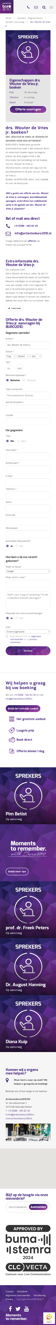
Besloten (15, 380)
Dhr (12, 441)
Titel (8, 436)
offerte (32, 241)
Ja (11, 546)
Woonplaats (12, 528)
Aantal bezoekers (14, 402)
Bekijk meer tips (17, 871)
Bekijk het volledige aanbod (23, 708)
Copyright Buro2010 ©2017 (30, 1299)
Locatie (9, 415)
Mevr (23, 441)
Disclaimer (22, 1291)
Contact (10, 1291)
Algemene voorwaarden (18, 1295)
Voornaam (12, 450)
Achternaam (13, 463)
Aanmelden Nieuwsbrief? (18, 541)
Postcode (10, 515)
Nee (21, 546)
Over (8, 627)
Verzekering (40, 1295)
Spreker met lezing (15, 22)
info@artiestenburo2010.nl (32, 233)
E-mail (9, 476)
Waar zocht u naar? (16, 577)
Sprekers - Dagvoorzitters (30, 18)
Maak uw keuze (13, 566)
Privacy (9, 1299)
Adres (9, 502)
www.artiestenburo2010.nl (19, 1118)
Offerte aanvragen (28, 109)
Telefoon (11, 489)
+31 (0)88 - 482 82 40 (26, 225)
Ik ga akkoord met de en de (25, 639)
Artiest (10, 338)
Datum (10, 351)
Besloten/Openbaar (16, 375)
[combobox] (11, 356)
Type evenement (14, 389)
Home (8, 18)
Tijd (8, 362)
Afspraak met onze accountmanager (24, 613)
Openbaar (31, 380)
